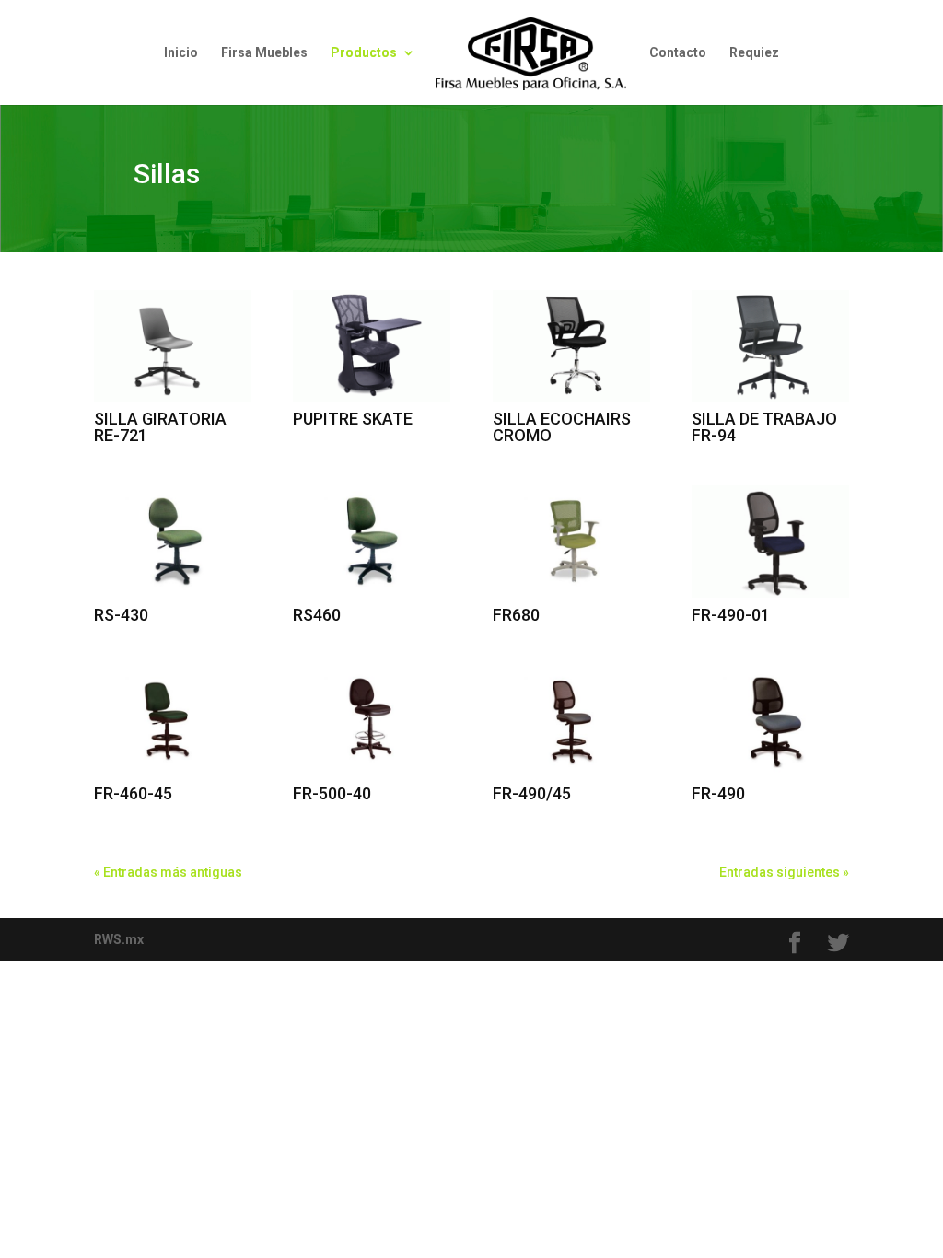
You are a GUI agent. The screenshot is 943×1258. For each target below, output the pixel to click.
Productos (364, 53)
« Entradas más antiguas (168, 872)
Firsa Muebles (264, 53)
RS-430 (121, 614)
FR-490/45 (532, 793)
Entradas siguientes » (784, 872)
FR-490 (718, 793)
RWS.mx (119, 939)
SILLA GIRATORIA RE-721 (160, 427)
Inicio (181, 53)
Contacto (677, 53)
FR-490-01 (731, 614)
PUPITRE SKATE (353, 418)
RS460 (317, 614)
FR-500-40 (332, 793)
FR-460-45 (133, 793)
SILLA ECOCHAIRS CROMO (562, 427)
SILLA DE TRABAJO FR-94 (764, 427)
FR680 (516, 614)
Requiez (754, 53)
